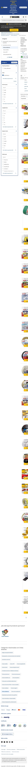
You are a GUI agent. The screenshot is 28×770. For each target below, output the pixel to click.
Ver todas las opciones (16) (8, 103)
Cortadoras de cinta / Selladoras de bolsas (10, 670)
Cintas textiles (6, 49)
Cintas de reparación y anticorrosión (9, 702)
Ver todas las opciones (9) (8, 78)
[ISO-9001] (3, 725)
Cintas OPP (5, 52)
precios (26, 90)
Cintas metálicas (5, 688)
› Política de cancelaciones (6, 751)
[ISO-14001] (9, 725)
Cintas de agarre (14, 688)
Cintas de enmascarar (16, 674)
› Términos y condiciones (10, 749)
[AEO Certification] (15, 725)
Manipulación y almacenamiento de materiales (10, 34)
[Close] (26, 24)
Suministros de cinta (5, 35)
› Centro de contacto (15, 751)
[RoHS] (19, 725)
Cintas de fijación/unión (14, 667)
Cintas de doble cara (6, 677)
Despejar (15, 81)
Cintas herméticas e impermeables (8, 698)
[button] (23, 7)
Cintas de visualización (15, 691)
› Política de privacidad (20, 749)
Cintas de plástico (16, 677)
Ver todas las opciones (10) (8, 150)
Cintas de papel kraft (7, 54)
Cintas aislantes (14, 35)
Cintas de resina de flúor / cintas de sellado (10, 684)
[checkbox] (9, 68)
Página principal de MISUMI (6, 32)
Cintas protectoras (5, 674)
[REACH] (24, 725)
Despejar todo (14, 62)
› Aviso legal (3, 749)
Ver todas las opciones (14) (8, 126)
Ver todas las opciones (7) (8, 173)
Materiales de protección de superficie (9, 695)
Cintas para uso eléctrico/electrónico (9, 681)
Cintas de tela (4, 667)
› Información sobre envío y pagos (7, 754)
